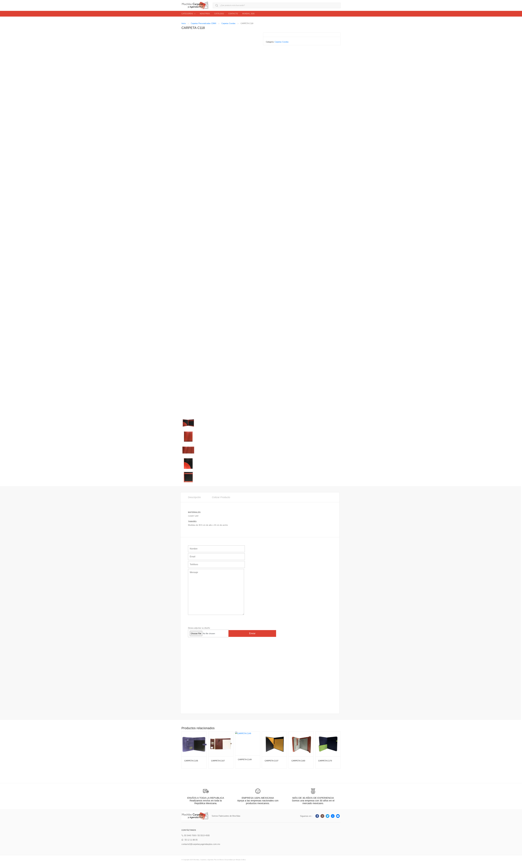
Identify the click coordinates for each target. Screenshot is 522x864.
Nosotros (205, 14)
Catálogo (219, 14)
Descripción (194, 497)
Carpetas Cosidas (228, 23)
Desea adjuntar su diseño (199, 628)
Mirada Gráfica (241, 859)
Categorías (187, 14)
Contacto (233, 14)
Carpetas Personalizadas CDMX (203, 23)
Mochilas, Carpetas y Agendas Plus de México (208, 859)
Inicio (183, 23)
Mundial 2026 (248, 14)
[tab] (194, 497)
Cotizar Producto (221, 497)
